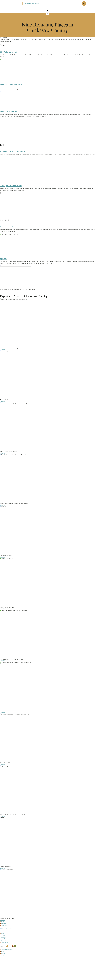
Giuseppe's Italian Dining (11, 186)
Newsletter (26, 3)
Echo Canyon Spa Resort (11, 84)
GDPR (2, 951)
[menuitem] (27, 3)
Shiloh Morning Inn (9, 111)
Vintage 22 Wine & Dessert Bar (13, 151)
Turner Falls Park (8, 227)
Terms (2, 955)
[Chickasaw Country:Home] (15, 3)
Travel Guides (35, 3)
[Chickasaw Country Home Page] (47, 930)
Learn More (2, 349)
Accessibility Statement (6, 949)
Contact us (3, 921)
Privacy (3, 953)
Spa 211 (3, 258)
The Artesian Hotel (8, 52)
